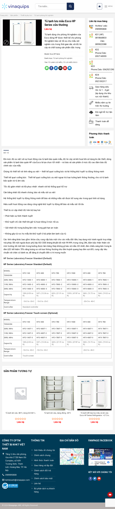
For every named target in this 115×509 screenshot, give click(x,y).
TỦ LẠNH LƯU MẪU (55, 62)
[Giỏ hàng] (99, 6)
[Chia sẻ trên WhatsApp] (47, 68)
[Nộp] (70, 6)
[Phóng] (6, 42)
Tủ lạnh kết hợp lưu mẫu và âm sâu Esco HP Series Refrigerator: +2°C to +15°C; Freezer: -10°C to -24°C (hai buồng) (94, 414)
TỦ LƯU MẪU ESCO (70, 62)
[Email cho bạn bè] (60, 68)
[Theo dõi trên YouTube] (99, 479)
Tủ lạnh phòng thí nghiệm (43, 15)
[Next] (111, 402)
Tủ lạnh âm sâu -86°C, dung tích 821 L (20, 413)
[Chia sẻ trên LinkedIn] (69, 68)
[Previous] (4, 402)
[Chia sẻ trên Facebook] (51, 68)
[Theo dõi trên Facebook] (90, 479)
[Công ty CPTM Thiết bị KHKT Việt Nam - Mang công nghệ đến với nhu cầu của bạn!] (17, 6)
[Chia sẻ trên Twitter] (56, 68)
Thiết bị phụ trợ (26, 15)
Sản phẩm (14, 15)
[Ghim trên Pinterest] (65, 68)
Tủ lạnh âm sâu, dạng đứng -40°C (57, 413)
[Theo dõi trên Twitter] (95, 479)
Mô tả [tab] (6, 153)
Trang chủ (4, 15)
